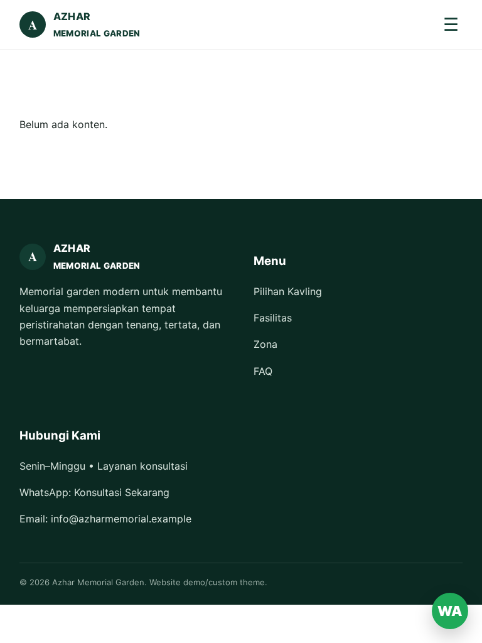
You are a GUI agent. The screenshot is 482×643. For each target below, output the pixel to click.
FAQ (263, 371)
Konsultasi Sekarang (121, 492)
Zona (265, 344)
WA (450, 611)
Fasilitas (273, 317)
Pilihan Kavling (288, 291)
